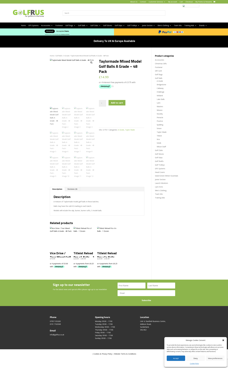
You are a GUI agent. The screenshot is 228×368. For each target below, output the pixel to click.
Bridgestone (161, 84)
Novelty (160, 114)
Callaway (160, 88)
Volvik (159, 143)
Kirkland (160, 95)
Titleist (159, 136)
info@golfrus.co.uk (57, 335)
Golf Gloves (107, 26)
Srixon (159, 128)
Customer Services (156, 2)
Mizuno (159, 110)
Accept (176, 358)
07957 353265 (55, 321)
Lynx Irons (159, 187)
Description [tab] (57, 189)
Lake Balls (161, 99)
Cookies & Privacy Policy (102, 354)
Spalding (160, 125)
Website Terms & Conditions (125, 354)
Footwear (59, 26)
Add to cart (117, 102)
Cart (181, 2)
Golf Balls (81, 26)
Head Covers (160, 172)
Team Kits (178, 26)
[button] (223, 340)
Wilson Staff (161, 146)
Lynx (158, 103)
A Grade (66, 56)
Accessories (45, 26)
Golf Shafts (159, 161)
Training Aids (189, 26)
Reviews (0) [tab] (72, 189)
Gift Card (158, 71)
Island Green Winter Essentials (166, 176)
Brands (202, 26)
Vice (158, 139)
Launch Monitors (161, 183)
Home (23, 26)
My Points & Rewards (203, 2)
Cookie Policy (194, 364)
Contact (143, 2)
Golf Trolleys (132, 26)
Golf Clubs (94, 26)
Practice (160, 121)
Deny (195, 358)
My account (172, 2)
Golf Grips (118, 26)
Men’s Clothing (163, 26)
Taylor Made (130, 130)
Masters (160, 106)
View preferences (215, 358)
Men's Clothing (160, 190)
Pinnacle (160, 117)
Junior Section (147, 26)
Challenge (160, 92)
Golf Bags (69, 26)
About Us (133, 2)
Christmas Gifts (161, 63)
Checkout (189, 2)
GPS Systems (33, 26)
